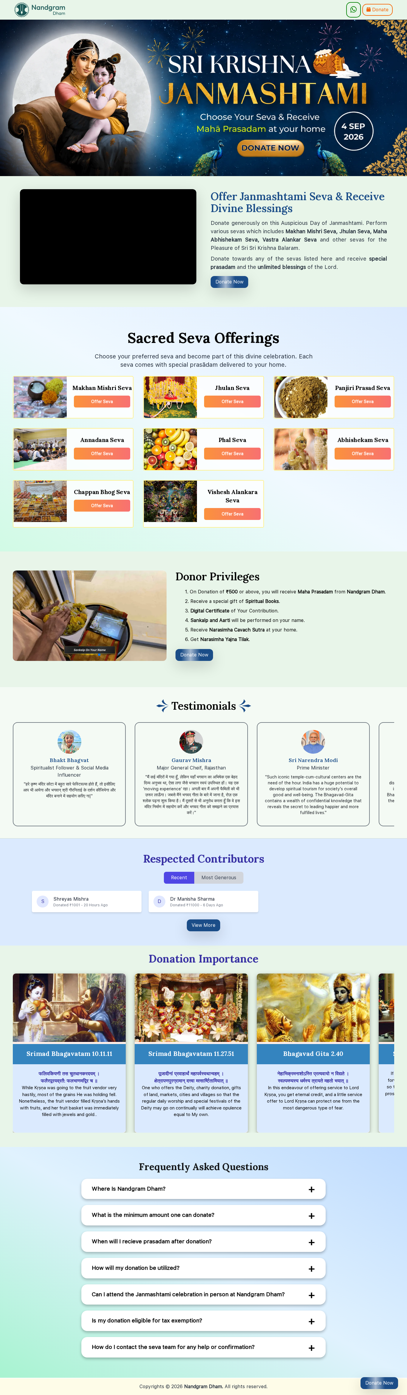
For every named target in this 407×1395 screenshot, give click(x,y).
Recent (179, 877)
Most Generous (218, 877)
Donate (380, 9)
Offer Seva (102, 401)
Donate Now (229, 282)
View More (203, 925)
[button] (80, 654)
